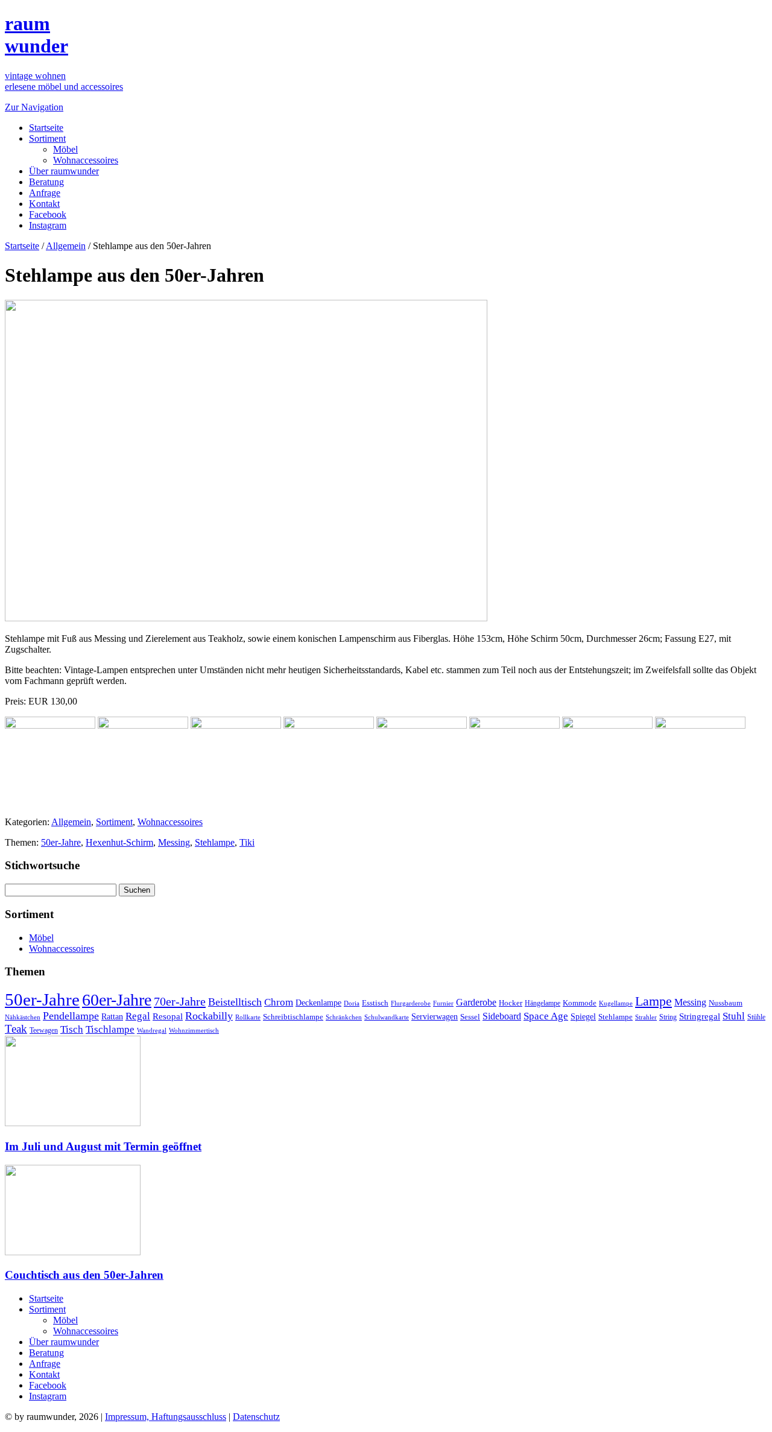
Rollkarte (248, 1017)
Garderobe (476, 1002)
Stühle (756, 1017)
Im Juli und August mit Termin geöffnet (103, 1146)
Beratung (46, 182)
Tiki (247, 842)
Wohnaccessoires (85, 160)
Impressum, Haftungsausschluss (165, 1416)
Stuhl (734, 1016)
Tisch (71, 1029)
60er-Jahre (116, 999)
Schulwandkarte (386, 1017)
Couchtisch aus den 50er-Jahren (84, 1275)
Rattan (112, 1016)
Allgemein (66, 246)
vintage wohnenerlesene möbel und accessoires (64, 81)
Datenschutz (256, 1416)
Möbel (65, 149)
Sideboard (501, 1016)
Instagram (47, 225)
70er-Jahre (180, 1001)
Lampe (653, 1001)
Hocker (510, 1003)
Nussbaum (725, 1003)
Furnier (443, 1003)
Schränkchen (344, 1017)
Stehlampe (215, 842)
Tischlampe (110, 1029)
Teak (16, 1028)
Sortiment (47, 138)
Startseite (46, 127)
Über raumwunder (64, 171)
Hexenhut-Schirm (119, 842)
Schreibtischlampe (293, 1016)
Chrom (278, 1002)
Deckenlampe (318, 1002)
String (668, 1017)
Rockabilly (209, 1016)
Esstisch (375, 1002)
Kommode (579, 1002)
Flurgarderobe (411, 1003)
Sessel (470, 1016)
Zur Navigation (34, 107)
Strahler (646, 1017)
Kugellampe (616, 1003)
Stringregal (699, 1016)
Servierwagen (434, 1016)
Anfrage (44, 193)
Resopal (168, 1016)
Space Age (546, 1016)
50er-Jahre (61, 842)
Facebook (47, 214)
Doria (351, 1003)
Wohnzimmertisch (194, 1030)
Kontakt (44, 203)
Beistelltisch (235, 1002)
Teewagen (44, 1030)
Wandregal (151, 1030)
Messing (174, 842)
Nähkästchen (22, 1017)
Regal (137, 1016)
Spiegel (583, 1016)
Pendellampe (71, 1016)
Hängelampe (542, 1003)
